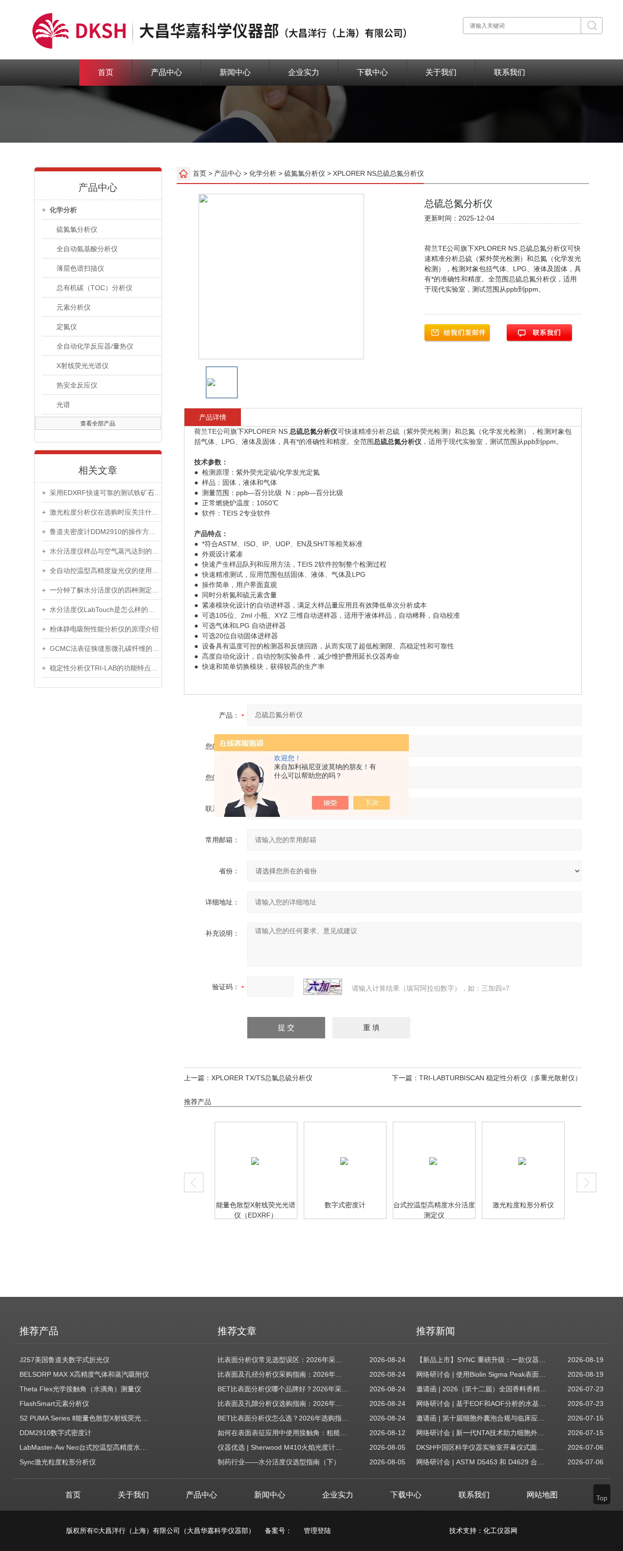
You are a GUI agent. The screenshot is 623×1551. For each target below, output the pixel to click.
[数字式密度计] (292, 1161)
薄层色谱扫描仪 (80, 268)
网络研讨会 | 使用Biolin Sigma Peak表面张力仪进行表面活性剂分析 (482, 1374)
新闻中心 (235, 72)
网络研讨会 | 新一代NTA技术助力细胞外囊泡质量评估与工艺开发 (482, 1433)
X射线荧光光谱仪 (82, 365)
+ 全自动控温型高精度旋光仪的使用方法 (102, 570)
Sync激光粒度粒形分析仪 (57, 1462)
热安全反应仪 (76, 385)
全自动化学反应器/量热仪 (94, 346)
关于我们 (441, 72)
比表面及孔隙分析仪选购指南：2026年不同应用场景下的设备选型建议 (283, 1403)
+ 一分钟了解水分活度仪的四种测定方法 (102, 590)
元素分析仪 (73, 307)
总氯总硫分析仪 (560, 1205)
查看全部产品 (97, 423)
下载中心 (372, 72)
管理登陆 (317, 1530)
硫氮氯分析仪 (76, 229)
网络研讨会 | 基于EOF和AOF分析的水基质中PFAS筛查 (482, 1403)
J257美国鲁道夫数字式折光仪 (64, 1360)
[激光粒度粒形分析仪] (470, 1161)
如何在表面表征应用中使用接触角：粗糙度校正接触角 (283, 1433)
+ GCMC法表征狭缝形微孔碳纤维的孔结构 (102, 648)
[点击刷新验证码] (322, 987)
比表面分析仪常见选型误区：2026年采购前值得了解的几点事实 (283, 1360)
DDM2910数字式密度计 (55, 1433)
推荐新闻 (435, 1331)
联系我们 (509, 72)
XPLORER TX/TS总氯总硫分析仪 (261, 1078)
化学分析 (262, 173)
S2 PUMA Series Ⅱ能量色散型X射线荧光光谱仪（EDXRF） (85, 1418)
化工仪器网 (500, 1530)
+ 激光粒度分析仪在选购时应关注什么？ (102, 512)
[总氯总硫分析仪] (559, 1161)
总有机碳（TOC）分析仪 (94, 288)
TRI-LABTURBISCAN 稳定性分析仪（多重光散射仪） (500, 1078)
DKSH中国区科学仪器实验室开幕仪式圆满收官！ (482, 1447)
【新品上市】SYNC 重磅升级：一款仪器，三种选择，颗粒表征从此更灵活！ (482, 1360)
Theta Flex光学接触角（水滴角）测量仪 (80, 1389)
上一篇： (197, 1078)
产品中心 (166, 72)
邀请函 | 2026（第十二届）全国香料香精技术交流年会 (482, 1389)
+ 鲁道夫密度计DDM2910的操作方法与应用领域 (102, 531)
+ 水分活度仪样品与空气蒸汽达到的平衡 (102, 551)
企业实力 (303, 72)
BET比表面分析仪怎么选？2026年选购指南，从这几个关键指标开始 (283, 1418)
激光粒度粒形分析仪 (470, 1205)
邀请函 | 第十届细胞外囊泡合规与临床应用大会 (482, 1418)
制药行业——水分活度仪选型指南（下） (279, 1462)
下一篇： (405, 1078)
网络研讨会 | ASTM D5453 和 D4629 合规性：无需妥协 (482, 1462)
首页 (105, 72)
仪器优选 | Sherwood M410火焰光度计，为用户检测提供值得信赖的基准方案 (283, 1447)
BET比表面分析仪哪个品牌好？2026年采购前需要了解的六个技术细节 (283, 1389)
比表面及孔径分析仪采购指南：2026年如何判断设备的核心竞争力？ (283, 1374)
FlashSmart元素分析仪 (54, 1403)
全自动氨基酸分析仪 (87, 249)
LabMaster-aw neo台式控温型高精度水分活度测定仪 (85, 1447)
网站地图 (542, 1495)
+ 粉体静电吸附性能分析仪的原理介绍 (100, 629)
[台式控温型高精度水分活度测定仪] (381, 1161)
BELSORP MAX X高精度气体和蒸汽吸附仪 (84, 1374)
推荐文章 (237, 1331)
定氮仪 (66, 327)
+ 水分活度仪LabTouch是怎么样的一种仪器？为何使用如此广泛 (102, 609)
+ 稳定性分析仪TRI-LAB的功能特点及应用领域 (102, 668)
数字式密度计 (292, 1205)
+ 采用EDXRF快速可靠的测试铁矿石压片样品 (102, 493)
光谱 (63, 404)
